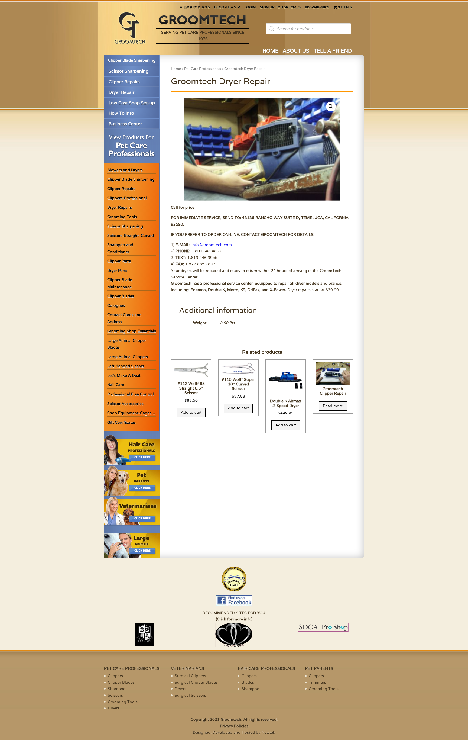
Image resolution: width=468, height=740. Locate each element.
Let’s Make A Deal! (124, 375)
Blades (248, 682)
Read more (333, 405)
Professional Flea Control (130, 394)
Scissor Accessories (125, 403)
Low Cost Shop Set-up (132, 103)
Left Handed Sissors (125, 365)
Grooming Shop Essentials (131, 331)
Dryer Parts (117, 270)
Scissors (115, 695)
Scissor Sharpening (128, 71)
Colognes (116, 305)
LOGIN (250, 7)
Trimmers (317, 682)
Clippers (115, 675)
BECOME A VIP (227, 7)
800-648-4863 (317, 7)
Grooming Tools (122, 216)
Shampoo (117, 688)
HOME (270, 51)
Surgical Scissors (190, 695)
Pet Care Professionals (202, 68)
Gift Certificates (121, 422)
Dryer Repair (121, 92)
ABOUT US (296, 51)
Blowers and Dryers (125, 170)
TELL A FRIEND (333, 51)
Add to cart (191, 412)
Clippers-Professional (127, 197)
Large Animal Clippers (127, 356)
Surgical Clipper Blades (196, 682)
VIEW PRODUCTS (195, 7)
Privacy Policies (234, 725)
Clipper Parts (119, 261)
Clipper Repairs (124, 82)
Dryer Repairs (119, 207)
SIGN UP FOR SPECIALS (280, 7)
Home (176, 68)
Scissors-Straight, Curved (130, 235)
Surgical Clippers (190, 675)
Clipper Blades (120, 296)
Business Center (125, 124)
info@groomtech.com (211, 244)
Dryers (113, 708)
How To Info (121, 113)
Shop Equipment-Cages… (131, 412)
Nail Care (115, 384)
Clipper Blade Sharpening (131, 60)
